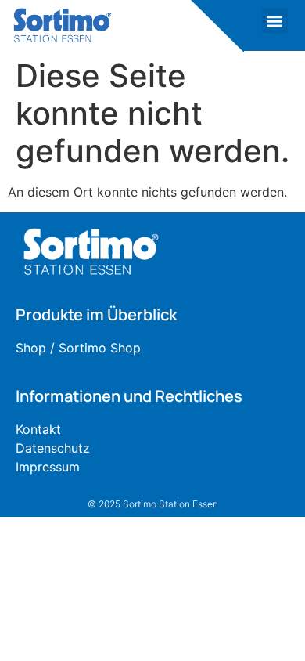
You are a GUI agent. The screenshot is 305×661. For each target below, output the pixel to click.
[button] (275, 21)
